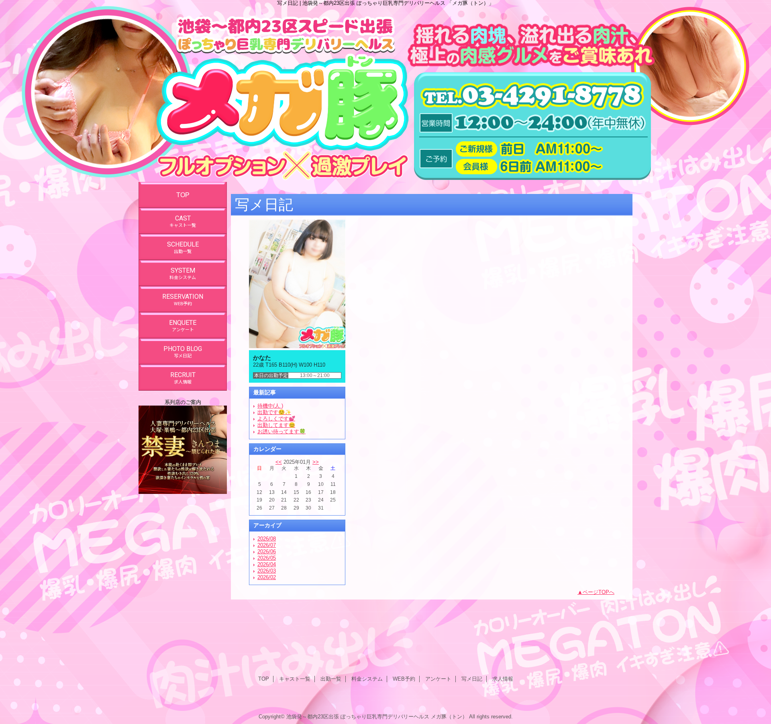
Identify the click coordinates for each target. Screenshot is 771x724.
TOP (183, 194)
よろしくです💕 (276, 419)
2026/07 (266, 545)
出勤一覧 (330, 679)
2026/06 (266, 552)
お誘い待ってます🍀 (281, 431)
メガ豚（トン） (449, 717)
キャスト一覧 (294, 679)
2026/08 (266, 539)
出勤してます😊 (276, 425)
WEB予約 (404, 679)
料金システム (367, 679)
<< (278, 462)
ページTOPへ (598, 592)
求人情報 (502, 679)
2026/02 (266, 577)
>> (315, 462)
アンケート (438, 679)
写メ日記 (471, 679)
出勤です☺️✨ (274, 412)
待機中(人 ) (270, 406)
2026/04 (266, 564)
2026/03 (266, 571)
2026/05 (266, 558)
